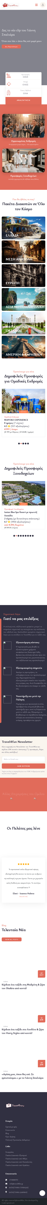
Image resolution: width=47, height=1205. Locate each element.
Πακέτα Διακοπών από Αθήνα (16, 1158)
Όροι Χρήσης (10, 1136)
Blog (7, 1133)
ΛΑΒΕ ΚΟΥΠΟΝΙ (23, 766)
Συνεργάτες (9, 1152)
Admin (5, 981)
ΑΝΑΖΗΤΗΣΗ (23, 100)
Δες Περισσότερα (11, 67)
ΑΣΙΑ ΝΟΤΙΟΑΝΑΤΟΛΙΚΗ (25, 306)
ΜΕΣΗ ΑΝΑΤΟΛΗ (19, 259)
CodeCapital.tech (8, 1203)
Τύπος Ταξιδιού (25, 90)
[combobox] (25, 84)
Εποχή (26, 82)
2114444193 (13, 1180)
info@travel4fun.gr (16, 1184)
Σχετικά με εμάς (11, 1127)
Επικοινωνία (10, 1130)
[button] (19, 443)
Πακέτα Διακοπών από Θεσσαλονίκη (18, 1162)
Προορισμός (25, 75)
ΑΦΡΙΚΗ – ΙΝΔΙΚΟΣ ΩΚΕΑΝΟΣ (20, 328)
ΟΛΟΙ (25, 76)
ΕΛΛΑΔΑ (12, 235)
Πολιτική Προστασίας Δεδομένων (17, 1140)
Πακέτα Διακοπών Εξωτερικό (16, 1155)
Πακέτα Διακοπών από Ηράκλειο (17, 1165)
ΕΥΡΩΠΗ (13, 283)
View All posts (11, 939)
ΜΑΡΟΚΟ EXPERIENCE (16, 419)
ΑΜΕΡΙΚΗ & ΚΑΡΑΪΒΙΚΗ (24, 354)
